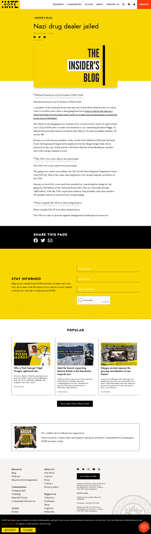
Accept (10, 530)
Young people (19, 490)
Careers (48, 476)
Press (47, 479)
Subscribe (49, 511)
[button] (58, 4)
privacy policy (8, 523)
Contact (48, 483)
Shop (47, 504)
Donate (144, 4)
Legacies (48, 508)
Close (28, 530)
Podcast (16, 476)
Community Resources (23, 501)
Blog (14, 472)
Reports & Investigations (24, 479)
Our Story (49, 472)
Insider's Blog (43, 18)
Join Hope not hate (88, 476)
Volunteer (49, 497)
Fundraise (49, 501)
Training (16, 494)
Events (15, 511)
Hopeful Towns (19, 497)
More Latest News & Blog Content (74, 403)
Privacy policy (51, 487)
